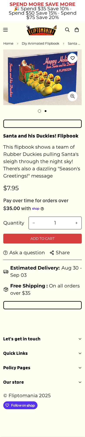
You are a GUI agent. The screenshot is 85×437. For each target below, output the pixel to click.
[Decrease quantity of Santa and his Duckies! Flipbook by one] (34, 223)
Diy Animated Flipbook (40, 43)
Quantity (13, 223)
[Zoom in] (72, 96)
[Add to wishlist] (72, 58)
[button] (77, 30)
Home (8, 43)
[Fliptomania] (42, 30)
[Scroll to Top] (77, 413)
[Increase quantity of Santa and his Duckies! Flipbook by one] (76, 223)
